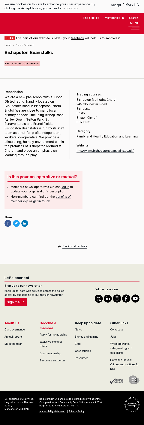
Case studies (83, 350)
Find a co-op (91, 18)
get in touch (41, 201)
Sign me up (16, 302)
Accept (116, 5)
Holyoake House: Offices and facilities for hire (125, 364)
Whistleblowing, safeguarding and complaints (121, 348)
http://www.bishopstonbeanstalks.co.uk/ (105, 150)
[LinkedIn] (24, 223)
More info (132, 4)
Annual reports (13, 336)
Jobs (113, 336)
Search (133, 18)
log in (65, 187)
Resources (81, 358)
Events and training (86, 336)
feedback (77, 38)
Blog (78, 343)
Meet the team (13, 343)
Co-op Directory (25, 45)
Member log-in (114, 18)
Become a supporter (52, 360)
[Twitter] (16, 223)
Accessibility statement (52, 411)
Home (7, 45)
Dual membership (50, 353)
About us (11, 323)
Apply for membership (53, 334)
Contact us (116, 329)
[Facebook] (7, 223)
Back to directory (74, 246)
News (78, 329)
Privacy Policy (76, 411)
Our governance (14, 329)
